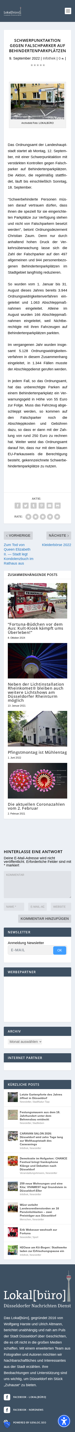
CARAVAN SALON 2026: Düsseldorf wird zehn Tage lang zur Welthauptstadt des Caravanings (41, 1139)
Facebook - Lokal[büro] (29, 1397)
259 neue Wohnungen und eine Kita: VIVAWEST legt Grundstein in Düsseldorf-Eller (43, 1187)
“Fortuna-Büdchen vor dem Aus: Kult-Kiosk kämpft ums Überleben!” (35, 628)
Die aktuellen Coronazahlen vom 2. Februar (36, 806)
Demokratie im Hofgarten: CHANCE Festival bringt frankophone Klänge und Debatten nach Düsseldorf (43, 1164)
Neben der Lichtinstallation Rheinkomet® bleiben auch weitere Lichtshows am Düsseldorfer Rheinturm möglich (36, 692)
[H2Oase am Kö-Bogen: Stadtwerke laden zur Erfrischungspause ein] (13, 1250)
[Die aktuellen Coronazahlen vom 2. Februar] (37, 781)
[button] (68, 11)
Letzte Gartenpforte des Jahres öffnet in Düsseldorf (41, 1096)
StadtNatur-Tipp (41, 1101)
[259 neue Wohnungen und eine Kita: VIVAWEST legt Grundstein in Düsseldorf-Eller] (13, 1186)
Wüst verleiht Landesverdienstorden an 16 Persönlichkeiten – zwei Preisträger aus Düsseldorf (39, 1210)
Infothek (49, 58)
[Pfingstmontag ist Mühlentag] (37, 729)
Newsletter (25, 1101)
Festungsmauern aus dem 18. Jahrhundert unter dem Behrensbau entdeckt (40, 1116)
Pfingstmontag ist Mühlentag (37, 752)
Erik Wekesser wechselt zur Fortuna (38, 1231)
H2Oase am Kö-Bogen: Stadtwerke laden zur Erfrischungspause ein (43, 1249)
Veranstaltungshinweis (32, 1173)
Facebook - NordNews (28, 1409)
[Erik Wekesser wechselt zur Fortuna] (13, 1232)
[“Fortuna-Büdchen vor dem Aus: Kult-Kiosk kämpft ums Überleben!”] (37, 601)
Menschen (25, 1219)
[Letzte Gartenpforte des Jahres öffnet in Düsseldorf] (13, 1097)
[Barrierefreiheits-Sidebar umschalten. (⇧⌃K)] (64, 1421)
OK (59, 950)
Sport (35, 1237)
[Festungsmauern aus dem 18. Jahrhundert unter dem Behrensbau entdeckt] (13, 1115)
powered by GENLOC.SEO (29, 1422)
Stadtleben (38, 1123)
